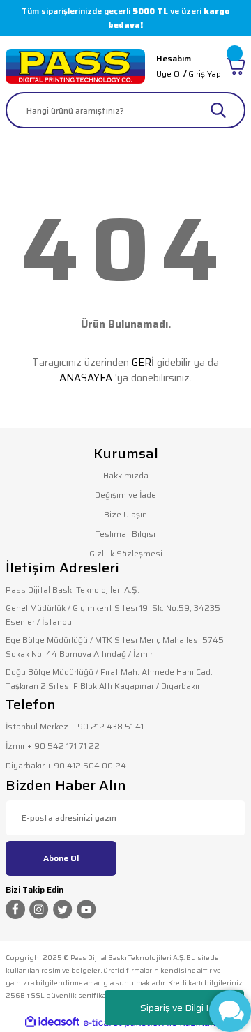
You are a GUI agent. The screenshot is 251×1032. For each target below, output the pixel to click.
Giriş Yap (204, 73)
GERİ (143, 362)
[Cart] (236, 66)
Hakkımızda (126, 475)
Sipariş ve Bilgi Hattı (183, 1007)
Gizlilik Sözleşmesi (125, 553)
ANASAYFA (85, 378)
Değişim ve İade (125, 494)
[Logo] (75, 66)
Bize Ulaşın (125, 514)
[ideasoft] (52, 1022)
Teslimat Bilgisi (125, 533)
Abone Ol (61, 858)
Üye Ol (169, 73)
